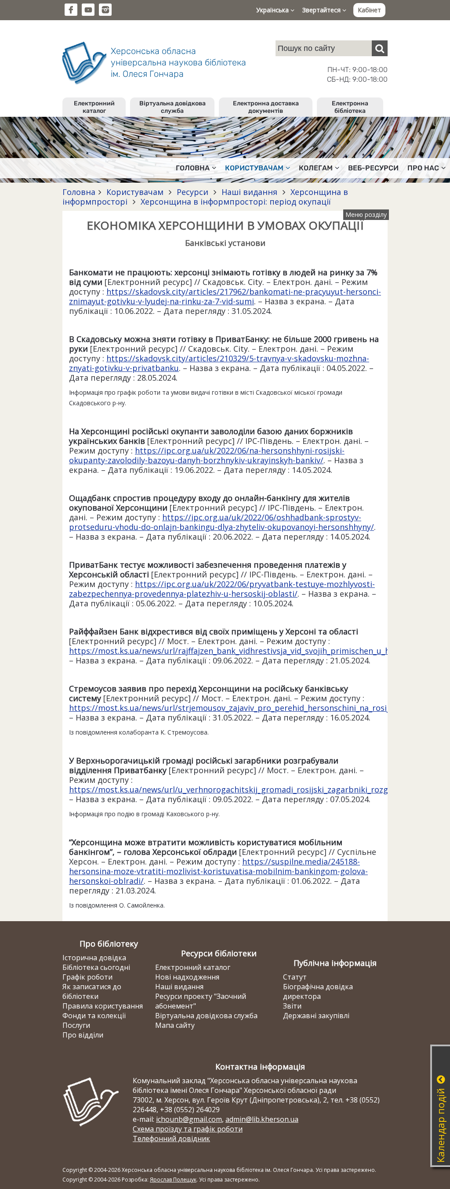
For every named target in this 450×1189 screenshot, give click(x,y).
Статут (295, 977)
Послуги (76, 1025)
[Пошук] (380, 48)
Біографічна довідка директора (318, 991)
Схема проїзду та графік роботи (188, 1129)
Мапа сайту (175, 1025)
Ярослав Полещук (173, 1179)
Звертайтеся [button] (322, 10)
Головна (78, 192)
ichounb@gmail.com (189, 1119)
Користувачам (135, 192)
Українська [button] (273, 10)
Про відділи (82, 1035)
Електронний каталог (94, 107)
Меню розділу (366, 214)
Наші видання (249, 192)
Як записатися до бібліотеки (91, 991)
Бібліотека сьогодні (96, 967)
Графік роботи (87, 977)
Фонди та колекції (94, 1015)
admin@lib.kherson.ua (261, 1119)
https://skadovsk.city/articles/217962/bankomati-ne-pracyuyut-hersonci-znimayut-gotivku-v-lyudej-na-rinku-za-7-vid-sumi (225, 296)
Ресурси (192, 192)
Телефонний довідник (171, 1138)
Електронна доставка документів (266, 107)
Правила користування (102, 1006)
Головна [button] (193, 168)
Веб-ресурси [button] (373, 168)
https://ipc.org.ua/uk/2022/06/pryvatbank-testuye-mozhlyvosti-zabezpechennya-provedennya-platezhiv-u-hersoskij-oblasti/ (222, 589)
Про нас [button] (423, 168)
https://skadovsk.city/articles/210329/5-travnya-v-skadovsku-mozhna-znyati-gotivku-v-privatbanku (219, 363)
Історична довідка (94, 957)
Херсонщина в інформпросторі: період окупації (234, 201)
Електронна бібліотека (350, 107)
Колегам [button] (316, 168)
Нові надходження (187, 977)
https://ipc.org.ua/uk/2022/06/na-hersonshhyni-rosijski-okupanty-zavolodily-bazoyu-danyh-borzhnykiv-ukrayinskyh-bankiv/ (207, 455)
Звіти (292, 1006)
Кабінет (369, 10)
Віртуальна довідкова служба (172, 107)
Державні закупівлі (316, 1015)
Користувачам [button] (254, 168)
